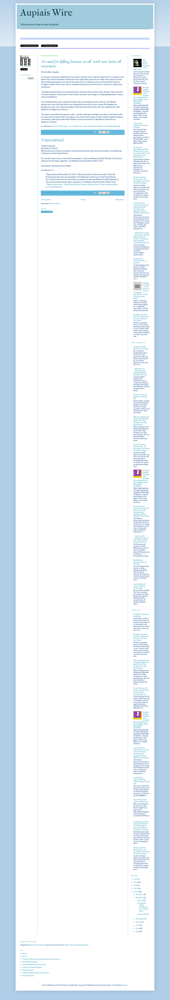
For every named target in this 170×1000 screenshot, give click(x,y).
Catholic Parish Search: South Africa (35, 973)
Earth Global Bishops (30, 962)
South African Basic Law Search (34, 964)
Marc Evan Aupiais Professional (76, 945)
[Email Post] (95, 132)
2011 (136, 888)
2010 (136, 892)
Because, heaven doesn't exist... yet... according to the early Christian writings (141, 180)
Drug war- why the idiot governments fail (140, 397)
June (138, 928)
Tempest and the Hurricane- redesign (140, 348)
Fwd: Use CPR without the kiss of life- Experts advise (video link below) (140, 539)
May (137, 931)
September (140, 919)
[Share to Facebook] (106, 132)
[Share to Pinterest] (108, 132)
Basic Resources (28, 975)
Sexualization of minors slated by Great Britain (139, 586)
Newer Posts (46, 200)
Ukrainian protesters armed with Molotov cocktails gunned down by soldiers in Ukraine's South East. (141, 825)
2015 (136, 879)
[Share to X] (104, 132)
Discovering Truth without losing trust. (140, 801)
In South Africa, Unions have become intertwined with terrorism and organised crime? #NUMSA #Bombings (141, 208)
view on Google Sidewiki (109, 126)
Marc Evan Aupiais (36, 945)
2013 (136, 885)
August (139, 922)
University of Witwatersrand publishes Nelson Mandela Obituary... (140, 371)
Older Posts (119, 200)
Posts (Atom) (55, 203)
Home (83, 200)
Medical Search (28, 970)
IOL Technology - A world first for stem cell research (76, 126)
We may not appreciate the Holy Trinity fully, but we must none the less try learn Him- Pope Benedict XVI (141, 152)
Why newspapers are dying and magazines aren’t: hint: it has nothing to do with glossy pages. (141, 420)
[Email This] (100, 132)
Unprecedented (52, 140)
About (24, 956)
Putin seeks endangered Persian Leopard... (140, 125)
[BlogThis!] (102, 132)
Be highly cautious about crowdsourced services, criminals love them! (141, 317)
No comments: (87, 132)
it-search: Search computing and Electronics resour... (41, 959)
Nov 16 (140, 900)
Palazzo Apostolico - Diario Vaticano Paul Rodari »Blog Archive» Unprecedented (80, 184)
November (140, 898)
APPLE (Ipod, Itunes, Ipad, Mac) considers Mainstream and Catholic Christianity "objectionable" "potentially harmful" (141, 237)
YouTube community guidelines (141, 615)
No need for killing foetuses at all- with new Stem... (143, 907)
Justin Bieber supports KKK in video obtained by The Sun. (141, 780)
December (140, 894)
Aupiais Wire (46, 12)
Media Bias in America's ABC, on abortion (140, 261)
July (137, 925)
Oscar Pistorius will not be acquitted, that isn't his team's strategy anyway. (141, 691)
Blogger (124, 985)
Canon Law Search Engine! (32, 967)
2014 (136, 882)
